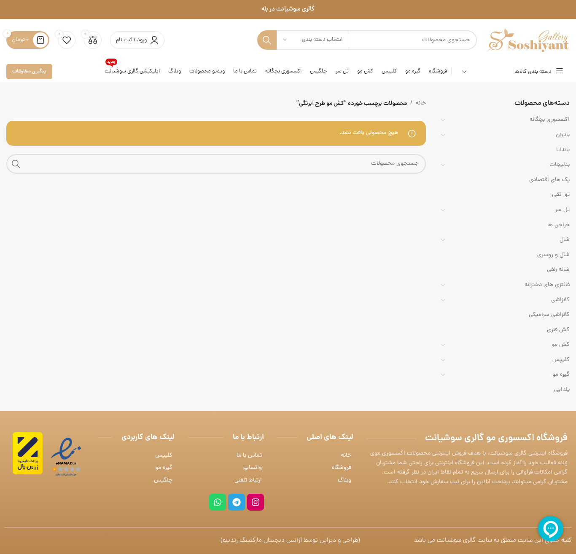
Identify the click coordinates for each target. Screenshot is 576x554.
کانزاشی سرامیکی (549, 314)
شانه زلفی (558, 269)
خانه (421, 103)
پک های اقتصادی (549, 180)
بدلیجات (559, 165)
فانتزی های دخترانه (547, 285)
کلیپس (561, 360)
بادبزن (563, 135)
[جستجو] (267, 40)
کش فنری (558, 330)
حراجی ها (558, 225)
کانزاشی (560, 300)
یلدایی (562, 389)
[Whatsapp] (217, 502)
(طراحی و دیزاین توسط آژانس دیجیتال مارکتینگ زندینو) (290, 541)
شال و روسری (553, 255)
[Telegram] (236, 502)
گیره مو (561, 374)
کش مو (561, 344)
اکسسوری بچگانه (550, 119)
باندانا (563, 150)
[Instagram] (255, 502)
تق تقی (561, 194)
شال (565, 240)
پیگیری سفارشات (29, 71)
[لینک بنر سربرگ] (288, 9)
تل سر (562, 210)
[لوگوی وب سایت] (527, 40)
